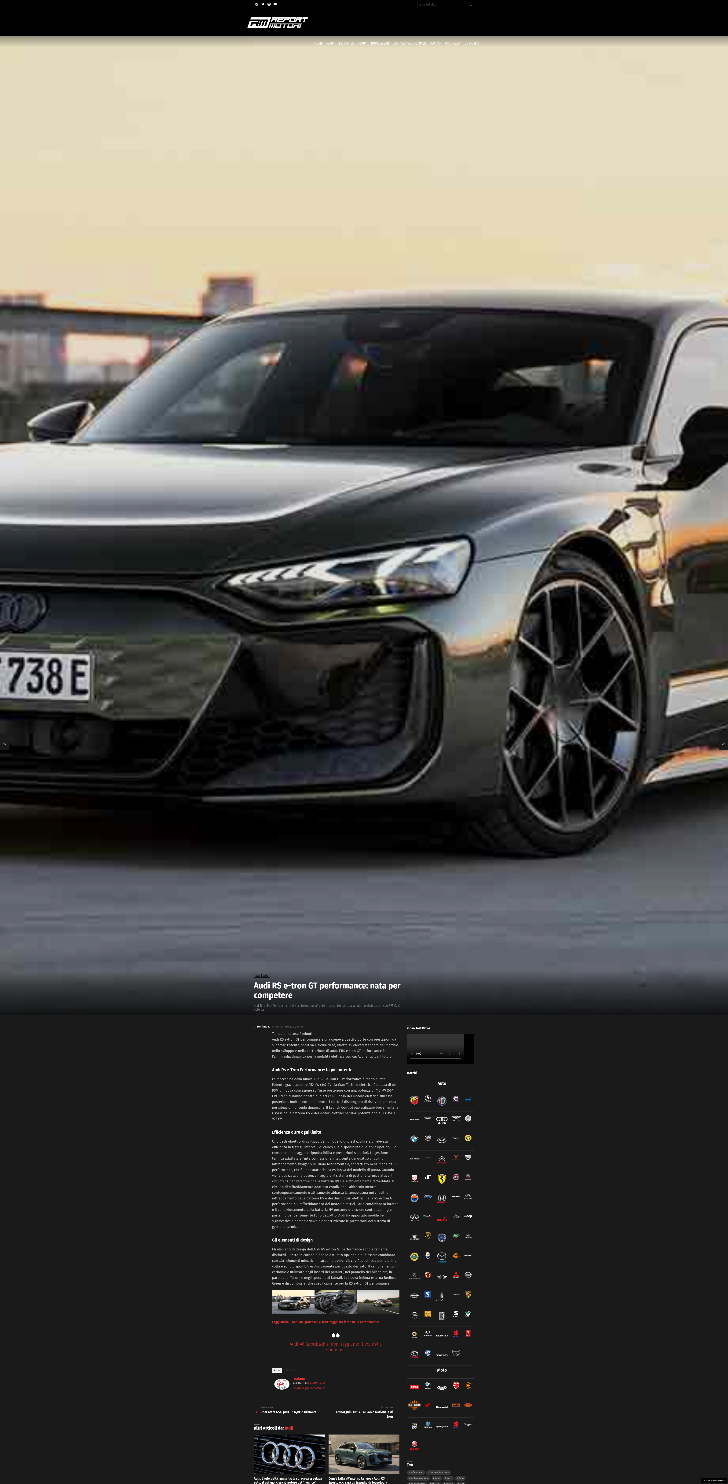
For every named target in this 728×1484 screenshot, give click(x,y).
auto (449, 1478)
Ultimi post (291, 1370)
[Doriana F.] (281, 1388)
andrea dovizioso (440, 1472)
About (277, 1370)
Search (470, 5)
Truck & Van (380, 43)
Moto (362, 43)
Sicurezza (452, 43)
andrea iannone (420, 1478)
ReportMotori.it (316, 1383)
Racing (435, 43)
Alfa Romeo (417, 1472)
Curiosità (472, 43)
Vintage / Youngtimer (410, 43)
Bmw (461, 1478)
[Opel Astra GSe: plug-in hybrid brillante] (4, 742)
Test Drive (346, 43)
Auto (330, 43)
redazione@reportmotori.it (309, 1388)
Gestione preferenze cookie (714, 1481)
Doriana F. (300, 1379)
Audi (289, 1428)
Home (318, 43)
